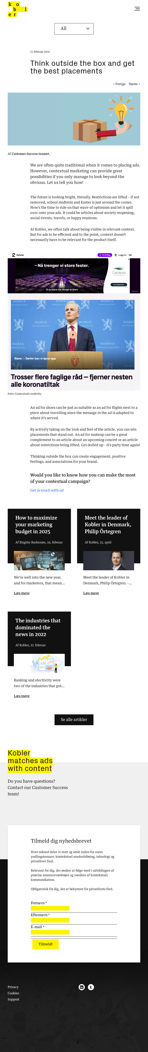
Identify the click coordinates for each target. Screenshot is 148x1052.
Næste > (134, 84)
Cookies (13, 993)
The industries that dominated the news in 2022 (38, 628)
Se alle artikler (74, 720)
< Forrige (119, 84)
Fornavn (39, 903)
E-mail (37, 927)
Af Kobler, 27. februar (30, 645)
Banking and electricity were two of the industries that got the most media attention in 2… (37, 684)
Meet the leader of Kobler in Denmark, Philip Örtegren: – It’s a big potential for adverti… (108, 581)
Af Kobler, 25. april (98, 542)
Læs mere (22, 593)
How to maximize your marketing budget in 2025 (36, 525)
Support (13, 999)
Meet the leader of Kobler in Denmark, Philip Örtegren (108, 525)
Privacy (13, 987)
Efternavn (40, 915)
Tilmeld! (46, 944)
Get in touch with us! (47, 490)
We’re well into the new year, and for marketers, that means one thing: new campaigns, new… (38, 581)
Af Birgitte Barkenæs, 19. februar (39, 542)
